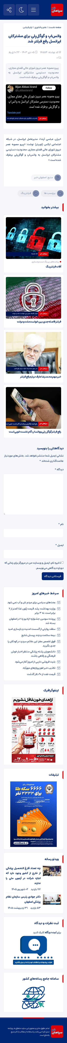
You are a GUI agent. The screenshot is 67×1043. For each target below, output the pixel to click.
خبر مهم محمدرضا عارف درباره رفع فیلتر (40, 377)
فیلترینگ (26, 193)
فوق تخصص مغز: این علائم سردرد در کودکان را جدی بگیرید (31, 643)
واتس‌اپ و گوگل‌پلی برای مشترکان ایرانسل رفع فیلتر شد (34, 39)
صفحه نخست (55, 27)
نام (61, 524)
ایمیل (59, 545)
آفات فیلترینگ (53, 267)
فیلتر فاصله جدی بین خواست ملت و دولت (39, 322)
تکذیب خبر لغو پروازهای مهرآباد (39, 668)
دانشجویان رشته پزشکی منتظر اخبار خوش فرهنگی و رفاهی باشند (33, 653)
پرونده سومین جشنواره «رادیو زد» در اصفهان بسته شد (32, 620)
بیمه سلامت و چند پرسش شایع (38, 635)
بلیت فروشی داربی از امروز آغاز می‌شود (35, 661)
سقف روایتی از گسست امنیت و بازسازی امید (31, 629)
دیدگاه (59, 469)
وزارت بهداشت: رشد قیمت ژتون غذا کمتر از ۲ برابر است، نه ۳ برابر (32, 610)
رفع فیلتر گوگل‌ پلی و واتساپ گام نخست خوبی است (35, 432)
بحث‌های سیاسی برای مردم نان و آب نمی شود (31, 602)
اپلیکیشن (27, 27)
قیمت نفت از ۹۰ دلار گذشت (41, 674)
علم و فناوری (40, 27)
